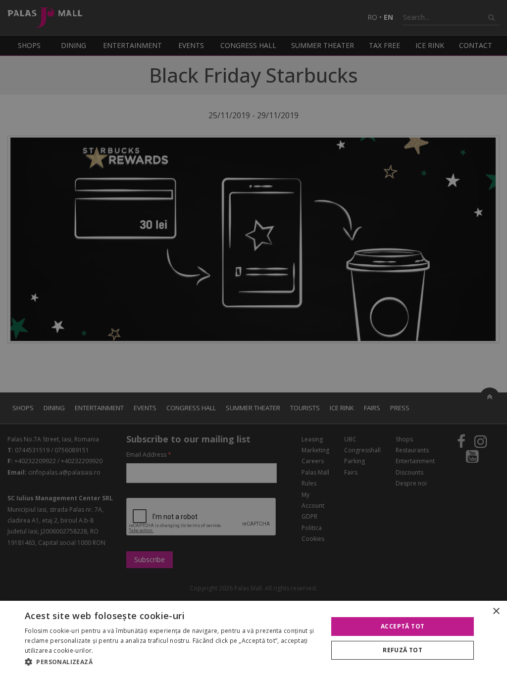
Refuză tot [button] (402, 650)
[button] (172, 662)
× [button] (496, 611)
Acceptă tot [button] (402, 626)
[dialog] (253, 638)
